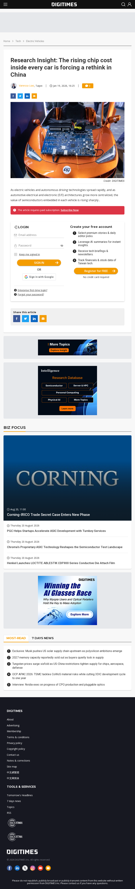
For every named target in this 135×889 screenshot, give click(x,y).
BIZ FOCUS (15, 427)
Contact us (13, 754)
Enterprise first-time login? (32, 290)
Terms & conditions (18, 737)
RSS (9, 812)
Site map (12, 766)
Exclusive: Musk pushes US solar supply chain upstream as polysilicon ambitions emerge (67, 651)
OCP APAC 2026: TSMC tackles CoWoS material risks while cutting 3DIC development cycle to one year (69, 676)
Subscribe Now (70, 210)
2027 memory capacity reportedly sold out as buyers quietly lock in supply (58, 657)
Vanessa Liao (26, 85)
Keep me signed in (29, 254)
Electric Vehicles (35, 41)
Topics (10, 807)
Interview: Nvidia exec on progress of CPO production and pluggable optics (58, 684)
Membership (14, 731)
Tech (18, 41)
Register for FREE (96, 271)
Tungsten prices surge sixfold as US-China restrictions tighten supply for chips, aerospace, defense (68, 665)
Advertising (13, 725)
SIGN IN (39, 263)
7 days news (14, 801)
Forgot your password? (31, 294)
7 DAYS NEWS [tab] (43, 638)
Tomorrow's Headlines (20, 795)
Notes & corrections (18, 760)
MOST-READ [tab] (16, 638)
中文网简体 (13, 778)
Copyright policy (16, 748)
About (10, 719)
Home (7, 41)
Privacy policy (14, 743)
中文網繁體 (13, 772)
